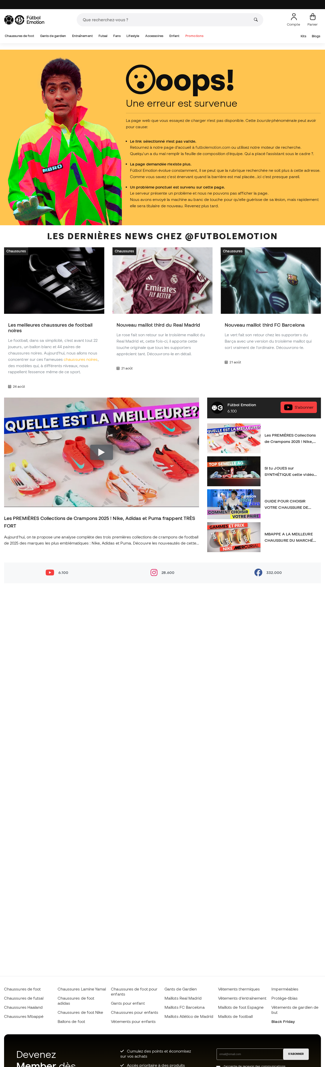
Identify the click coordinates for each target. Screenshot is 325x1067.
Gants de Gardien (181, 989)
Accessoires (154, 36)
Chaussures (16, 251)
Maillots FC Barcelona (185, 1007)
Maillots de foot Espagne (241, 1007)
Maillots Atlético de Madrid (189, 1016)
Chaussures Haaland (23, 1007)
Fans (116, 36)
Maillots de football (235, 1016)
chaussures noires (81, 359)
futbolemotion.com (213, 147)
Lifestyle (132, 36)
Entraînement (82, 36)
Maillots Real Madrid (183, 998)
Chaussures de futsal (24, 998)
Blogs (316, 36)
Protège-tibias (284, 998)
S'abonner (304, 407)
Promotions (194, 36)
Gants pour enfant (127, 1003)
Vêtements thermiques (239, 989)
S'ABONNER (296, 1053)
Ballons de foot (71, 1021)
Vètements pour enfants (133, 1021)
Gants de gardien (53, 36)
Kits (303, 36)
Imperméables (284, 989)
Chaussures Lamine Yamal (82, 989)
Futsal (103, 36)
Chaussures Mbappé (23, 1016)
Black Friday (283, 1021)
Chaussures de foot (19, 36)
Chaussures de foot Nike (80, 1012)
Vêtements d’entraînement (242, 998)
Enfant (174, 36)
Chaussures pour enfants (134, 1012)
